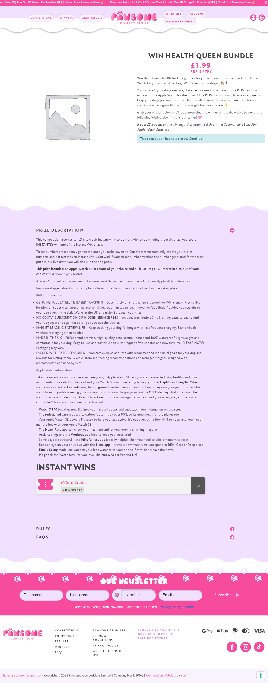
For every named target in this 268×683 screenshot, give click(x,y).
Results (61, 641)
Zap (183, 675)
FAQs (42, 537)
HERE (57, 2)
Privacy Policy (170, 607)
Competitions (67, 631)
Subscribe (223, 595)
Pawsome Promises (109, 631)
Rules (43, 529)
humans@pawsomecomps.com (23, 675)
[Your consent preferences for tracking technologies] (261, 676)
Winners (62, 647)
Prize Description (60, 230)
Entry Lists (65, 636)
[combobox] (116, 595)
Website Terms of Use (108, 653)
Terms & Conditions (103, 638)
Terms (189, 607)
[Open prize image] (46, 484)
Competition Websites (161, 675)
